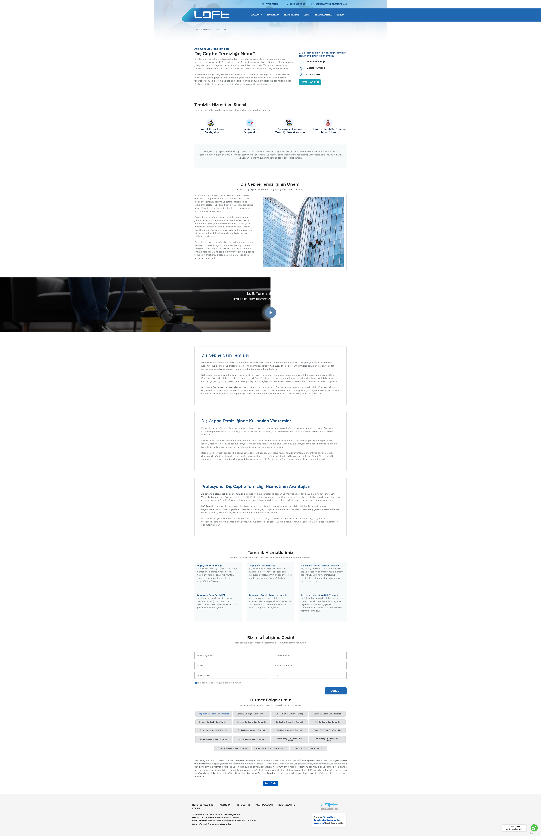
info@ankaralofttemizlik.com (227, 818)
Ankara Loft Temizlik (211, 15)
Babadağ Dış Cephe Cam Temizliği (251, 714)
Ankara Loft (198, 29)
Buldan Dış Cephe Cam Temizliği (289, 722)
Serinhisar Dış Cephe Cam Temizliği (270, 748)
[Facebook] (202, 4)
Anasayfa (256, 15)
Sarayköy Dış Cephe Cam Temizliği (232, 748)
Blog (306, 15)
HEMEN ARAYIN (310, 82)
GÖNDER (335, 691)
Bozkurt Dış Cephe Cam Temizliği (251, 722)
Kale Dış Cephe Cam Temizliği (251, 739)
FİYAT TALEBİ (272, 4)
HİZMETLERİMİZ (243, 805)
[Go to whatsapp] (534, 827)
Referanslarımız (322, 15)
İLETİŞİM (196, 808)
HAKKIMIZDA (224, 805)
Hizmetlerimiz (291, 15)
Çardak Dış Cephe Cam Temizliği (251, 730)
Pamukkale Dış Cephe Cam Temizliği (327, 739)
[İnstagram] (196, 4)
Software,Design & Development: (211, 824)
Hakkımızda (273, 15)
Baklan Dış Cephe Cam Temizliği (289, 714)
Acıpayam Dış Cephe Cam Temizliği (214, 714)
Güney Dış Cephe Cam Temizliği (327, 730)
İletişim (340, 15)
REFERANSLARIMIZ (286, 805)
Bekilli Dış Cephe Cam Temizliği (327, 714)
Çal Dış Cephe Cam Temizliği (327, 722)
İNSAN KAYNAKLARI (264, 805)
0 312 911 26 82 (297, 4)
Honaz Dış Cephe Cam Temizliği (213, 739)
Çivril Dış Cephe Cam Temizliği (289, 730)
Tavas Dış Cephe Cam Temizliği (308, 748)
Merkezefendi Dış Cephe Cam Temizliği (289, 739)
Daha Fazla (270, 783)
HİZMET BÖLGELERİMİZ (202, 805)
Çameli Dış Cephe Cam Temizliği (213, 730)
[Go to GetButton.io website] (534, 833)
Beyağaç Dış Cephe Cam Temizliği (213, 722)
